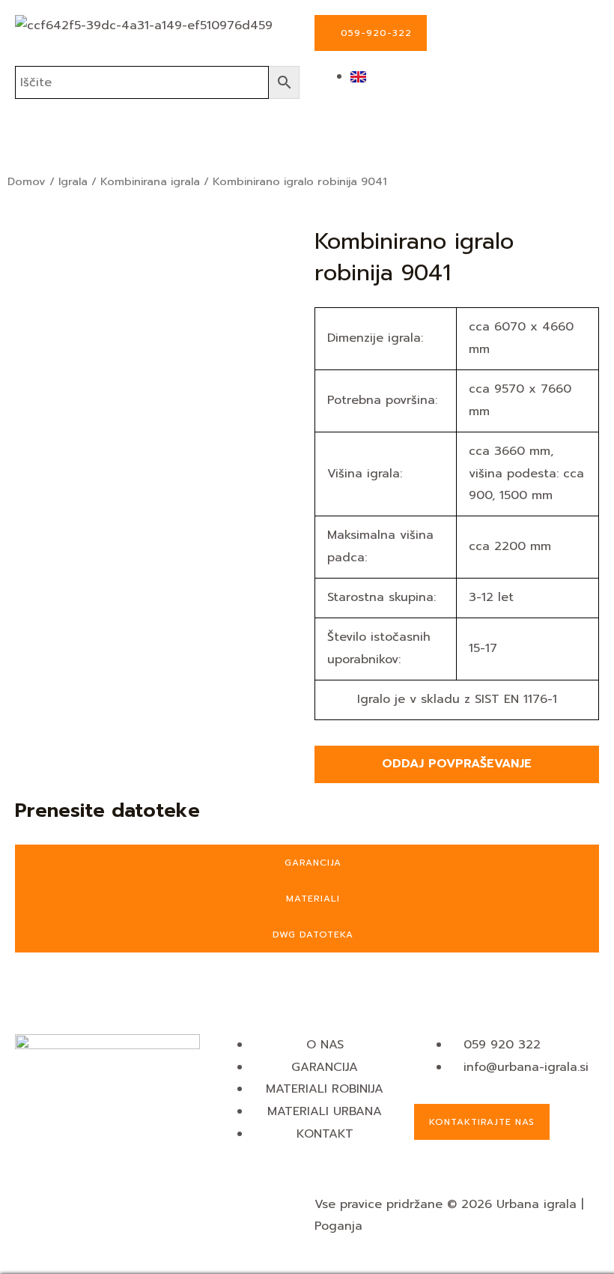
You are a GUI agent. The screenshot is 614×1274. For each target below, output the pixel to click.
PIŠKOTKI (41, 1204)
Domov (26, 181)
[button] (307, 143)
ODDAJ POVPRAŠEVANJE (457, 764)
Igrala (73, 181)
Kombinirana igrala (150, 181)
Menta (385, 1226)
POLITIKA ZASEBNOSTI (81, 1226)
